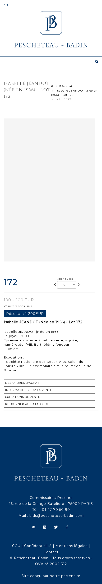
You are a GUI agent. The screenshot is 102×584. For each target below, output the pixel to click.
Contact (51, 552)
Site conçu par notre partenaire (51, 576)
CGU (16, 546)
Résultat (66, 86)
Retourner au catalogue (27, 404)
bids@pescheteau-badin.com (56, 515)
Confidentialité (38, 546)
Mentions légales (72, 546)
